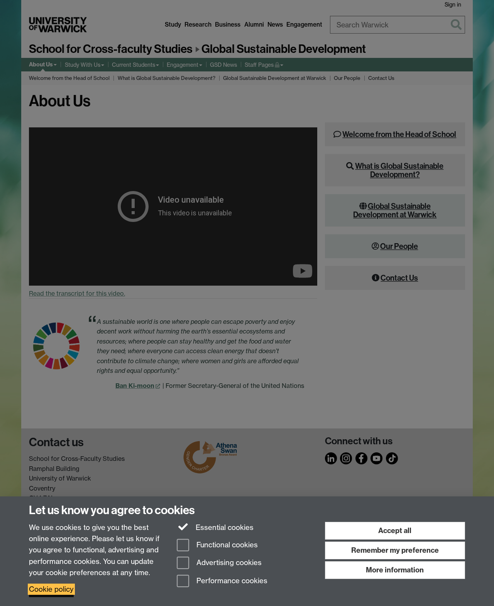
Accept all (394, 530)
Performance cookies (231, 581)
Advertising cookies (228, 563)
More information (395, 569)
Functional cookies (226, 544)
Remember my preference (395, 550)
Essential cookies (224, 527)
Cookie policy (51, 589)
